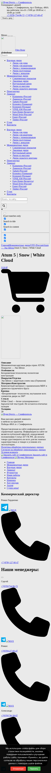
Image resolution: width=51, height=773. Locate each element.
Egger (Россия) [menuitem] (19, 117)
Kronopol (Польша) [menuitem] (21, 107)
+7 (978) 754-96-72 (16, 15)
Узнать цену (7, 18)
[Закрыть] (2, 577)
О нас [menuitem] (9, 122)
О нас (9, 191)
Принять (34, 769)
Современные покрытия (24, 147)
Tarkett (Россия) (19, 171)
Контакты (11, 194)
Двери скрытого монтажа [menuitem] (24, 89)
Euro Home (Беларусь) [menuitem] (23, 112)
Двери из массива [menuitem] (21, 86)
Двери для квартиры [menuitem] (22, 65)
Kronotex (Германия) (22, 173)
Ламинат (11, 163)
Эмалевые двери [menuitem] (20, 81)
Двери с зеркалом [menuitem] (20, 73)
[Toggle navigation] (9, 35)
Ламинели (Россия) (21, 168)
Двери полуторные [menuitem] (21, 71)
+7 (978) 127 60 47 (10, 562)
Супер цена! (13, 488)
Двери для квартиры (22, 135)
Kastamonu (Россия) (21, 165)
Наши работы (13, 475)
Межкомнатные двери (17, 145)
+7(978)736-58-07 (9, 715)
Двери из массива (21, 155)
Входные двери (14, 129)
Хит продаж (13, 483)
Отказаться (18, 769)
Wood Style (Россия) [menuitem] (22, 114)
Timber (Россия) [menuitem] (19, 119)
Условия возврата (9, 452)
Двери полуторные (21, 140)
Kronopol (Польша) (21, 176)
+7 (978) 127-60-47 (34, 15)
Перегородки (13, 160)
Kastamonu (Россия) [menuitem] (21, 96)
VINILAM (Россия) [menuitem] (21, 109)
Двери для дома (20, 132)
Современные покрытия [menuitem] (24, 78)
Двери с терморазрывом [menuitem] (24, 68)
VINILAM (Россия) (21, 178)
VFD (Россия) (36, 245)
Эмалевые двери (20, 150)
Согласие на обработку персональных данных (23, 449)
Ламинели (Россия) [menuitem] (21, 99)
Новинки (11, 480)
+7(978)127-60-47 (9, 651)
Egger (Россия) (19, 186)
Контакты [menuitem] (11, 125)
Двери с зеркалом (20, 142)
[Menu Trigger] (11, 35)
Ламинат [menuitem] (11, 94)
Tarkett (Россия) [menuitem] (19, 101)
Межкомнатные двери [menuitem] (17, 76)
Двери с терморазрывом (24, 137)
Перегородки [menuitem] (13, 91)
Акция (10, 485)
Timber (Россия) (19, 189)
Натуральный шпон (22, 153)
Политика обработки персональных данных (22, 447)
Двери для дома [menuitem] (20, 63)
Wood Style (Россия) (22, 184)
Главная (5, 245)
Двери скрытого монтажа (24, 158)
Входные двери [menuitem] (14, 60)
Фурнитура (12, 472)
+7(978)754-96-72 (9, 586)
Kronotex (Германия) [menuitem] (22, 104)
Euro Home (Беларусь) (23, 181)
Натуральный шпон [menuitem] (22, 83)
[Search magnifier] (4, 206)
